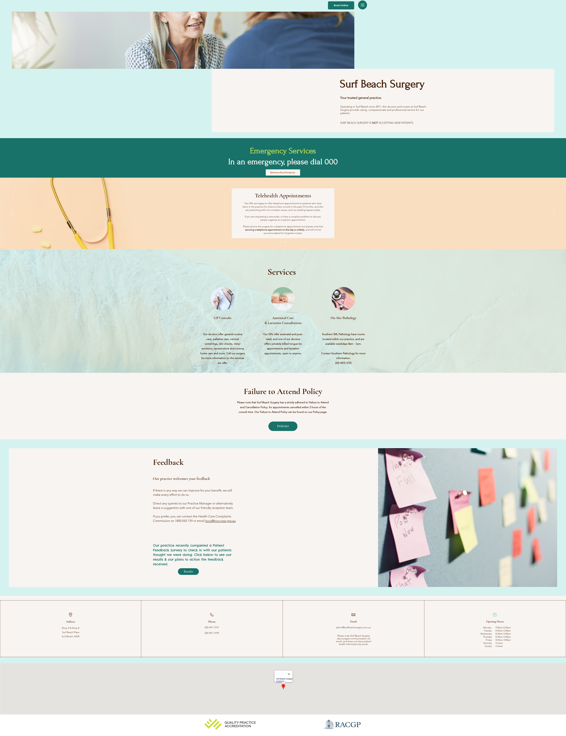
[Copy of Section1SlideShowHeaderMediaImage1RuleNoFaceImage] (285, 241)
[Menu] (362, 4)
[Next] (554, 213)
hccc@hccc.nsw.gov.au (220, 521)
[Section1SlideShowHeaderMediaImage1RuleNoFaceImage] (281, 242)
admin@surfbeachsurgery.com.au (353, 627)
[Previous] (12, 213)
